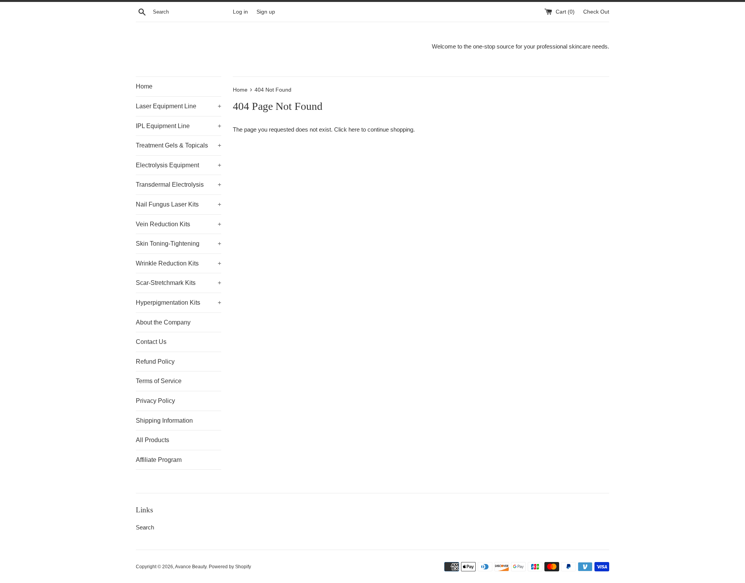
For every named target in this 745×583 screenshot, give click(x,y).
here (354, 129)
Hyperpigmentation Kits (178, 302)
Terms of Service (159, 381)
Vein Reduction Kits (178, 224)
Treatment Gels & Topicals (178, 145)
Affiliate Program (159, 459)
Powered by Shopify (230, 566)
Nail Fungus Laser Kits (178, 204)
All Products (152, 440)
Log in (240, 12)
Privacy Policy (155, 400)
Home (144, 86)
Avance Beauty (190, 566)
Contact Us (151, 341)
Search (145, 527)
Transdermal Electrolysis (178, 184)
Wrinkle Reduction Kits (178, 263)
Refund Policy (155, 361)
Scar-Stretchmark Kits (178, 282)
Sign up (265, 12)
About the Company (163, 322)
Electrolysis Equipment (178, 165)
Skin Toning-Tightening (178, 243)
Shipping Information (164, 420)
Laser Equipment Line (178, 106)
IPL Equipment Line (178, 126)
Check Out (596, 12)
